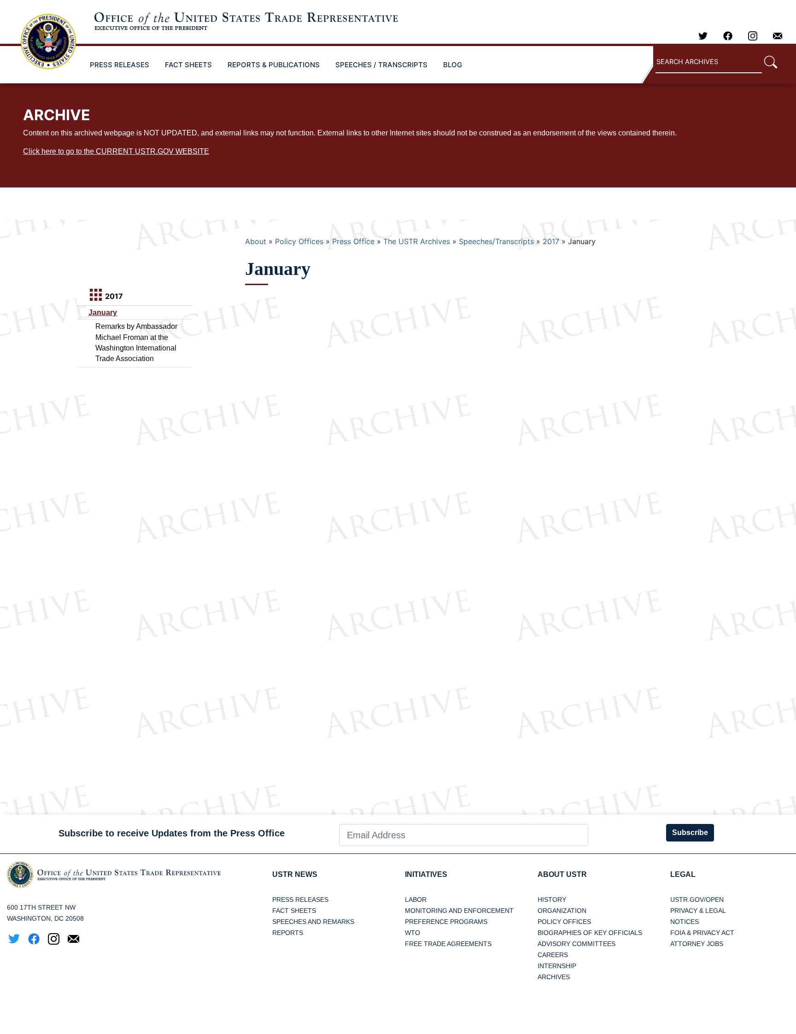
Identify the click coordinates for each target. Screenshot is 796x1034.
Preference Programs (446, 921)
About (255, 241)
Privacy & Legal (698, 910)
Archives (554, 977)
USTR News (294, 874)
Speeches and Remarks (313, 921)
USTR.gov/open (697, 899)
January (102, 312)
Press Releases (300, 899)
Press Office (353, 241)
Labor (416, 899)
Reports (287, 932)
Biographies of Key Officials (590, 932)
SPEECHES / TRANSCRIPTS (381, 64)
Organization (562, 910)
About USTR (562, 874)
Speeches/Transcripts (496, 241)
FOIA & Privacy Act (702, 932)
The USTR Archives (416, 241)
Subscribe (690, 832)
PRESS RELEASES (119, 64)
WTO (412, 932)
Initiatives (426, 874)
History (552, 899)
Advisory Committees (576, 943)
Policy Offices (299, 241)
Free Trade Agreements (448, 943)
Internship (557, 966)
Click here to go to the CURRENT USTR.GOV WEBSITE (116, 151)
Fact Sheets (294, 910)
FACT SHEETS (188, 64)
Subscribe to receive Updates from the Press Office (172, 833)
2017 (551, 241)
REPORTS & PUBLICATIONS (274, 64)
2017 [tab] (113, 296)
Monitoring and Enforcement (459, 910)
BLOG (452, 64)
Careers (553, 954)
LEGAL (683, 874)
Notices (684, 921)
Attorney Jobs (696, 943)
